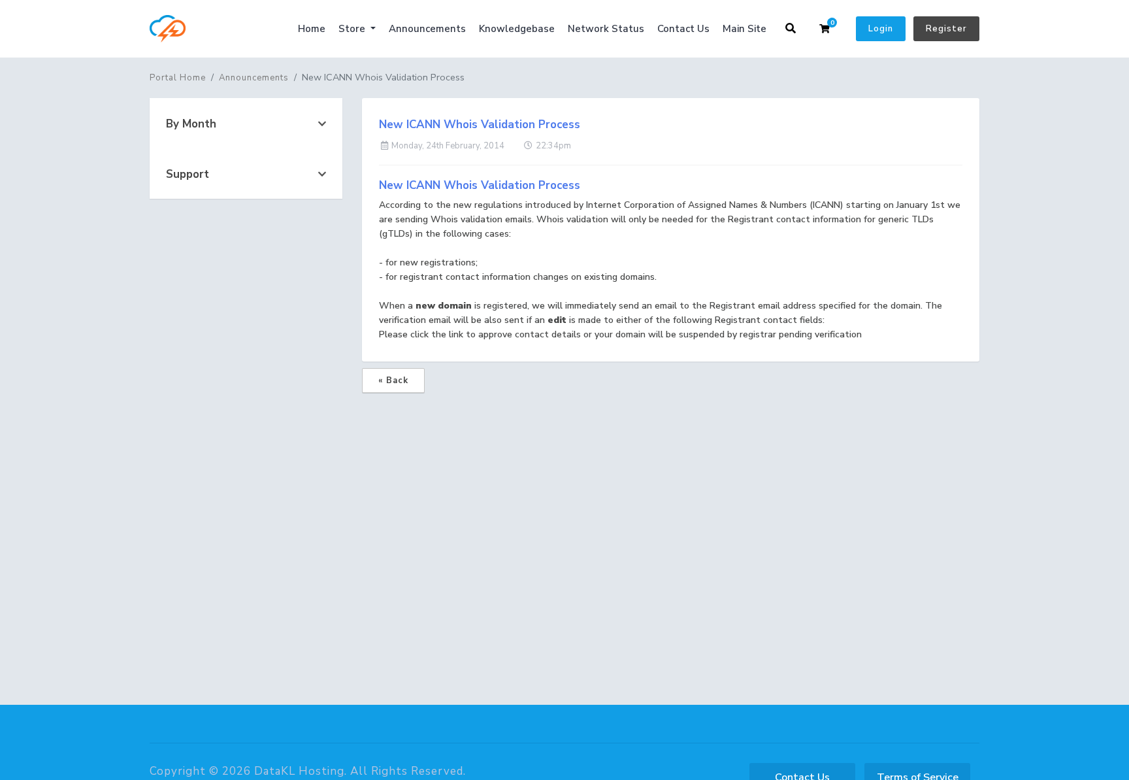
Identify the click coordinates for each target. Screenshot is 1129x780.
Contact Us (683, 28)
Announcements (427, 28)
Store (353, 28)
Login (880, 29)
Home (311, 28)
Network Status (606, 28)
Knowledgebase (517, 28)
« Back (393, 380)
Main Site (744, 28)
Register (946, 29)
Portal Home (178, 78)
